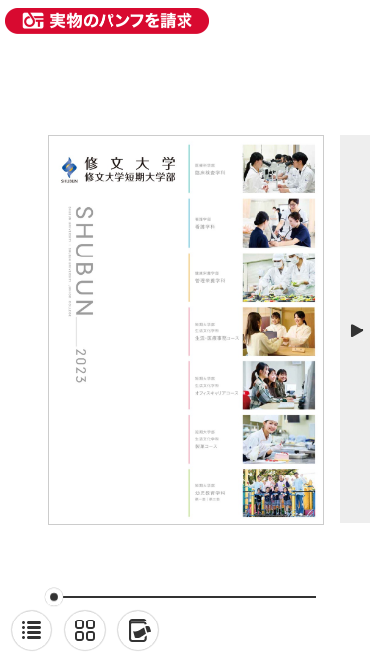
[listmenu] (31, 630)
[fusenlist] (138, 630)
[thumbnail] (85, 630)
